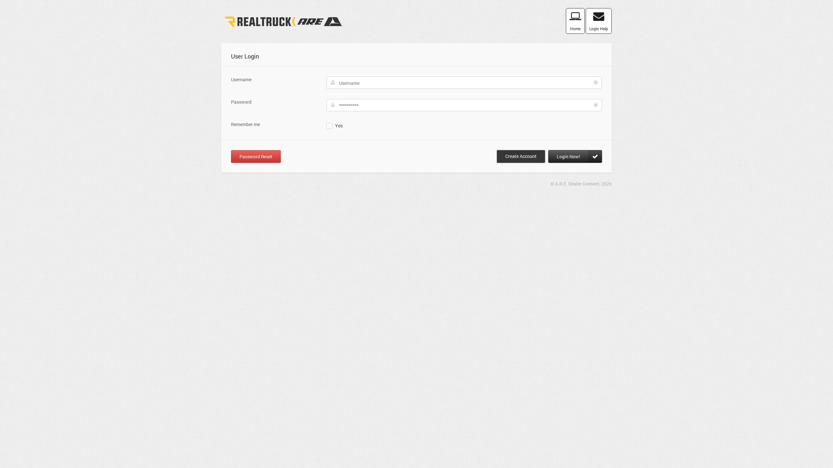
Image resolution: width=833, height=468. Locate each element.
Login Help (598, 28)
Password (241, 102)
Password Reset (255, 156)
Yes (339, 126)
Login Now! (568, 156)
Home (575, 28)
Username (241, 79)
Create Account (521, 156)
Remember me (245, 124)
